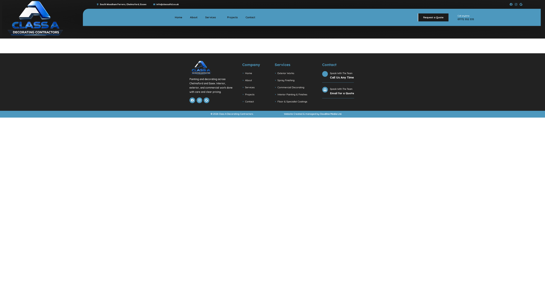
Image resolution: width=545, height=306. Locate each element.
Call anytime (463, 15)
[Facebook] (511, 4)
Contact (250, 17)
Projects (232, 17)
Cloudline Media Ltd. (331, 113)
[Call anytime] (453, 17)
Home (178, 17)
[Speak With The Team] (325, 74)
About (193, 17)
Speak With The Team (341, 73)
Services (210, 17)
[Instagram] (516, 4)
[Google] (521, 4)
